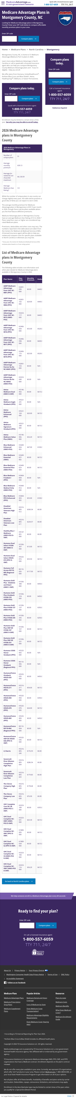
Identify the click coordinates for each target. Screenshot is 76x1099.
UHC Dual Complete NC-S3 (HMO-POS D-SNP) (9, 855)
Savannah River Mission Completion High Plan (9, 762)
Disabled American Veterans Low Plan (9, 521)
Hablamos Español (59, 108)
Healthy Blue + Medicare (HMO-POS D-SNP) (9, 534)
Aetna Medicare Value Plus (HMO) (10, 437)
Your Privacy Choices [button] (36, 970)
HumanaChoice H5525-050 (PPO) (10, 698)
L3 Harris (7, 751)
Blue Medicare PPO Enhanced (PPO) (9, 498)
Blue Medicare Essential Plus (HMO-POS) (9, 467)
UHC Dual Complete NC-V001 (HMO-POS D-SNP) (10, 867)
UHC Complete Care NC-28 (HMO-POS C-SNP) (9, 807)
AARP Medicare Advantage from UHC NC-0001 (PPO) (9, 289)
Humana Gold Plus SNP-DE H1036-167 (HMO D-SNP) (9, 629)
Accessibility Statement (15, 978)
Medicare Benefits (62, 1006)
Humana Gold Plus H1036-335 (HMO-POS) (9, 617)
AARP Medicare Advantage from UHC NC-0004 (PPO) (9, 301)
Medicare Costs (61, 1002)
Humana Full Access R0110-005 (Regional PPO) (9, 571)
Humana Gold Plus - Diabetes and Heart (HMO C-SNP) (9, 583)
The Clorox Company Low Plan (9, 796)
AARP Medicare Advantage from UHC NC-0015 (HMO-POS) (9, 315)
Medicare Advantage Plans (14, 998)
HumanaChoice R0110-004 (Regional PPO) (10, 728)
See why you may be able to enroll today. (22, 122)
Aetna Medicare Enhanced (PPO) (7, 413)
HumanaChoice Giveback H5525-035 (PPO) (10, 676)
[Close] (71, 1095)
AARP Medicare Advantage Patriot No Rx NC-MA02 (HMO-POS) (9, 379)
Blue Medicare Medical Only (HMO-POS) (9, 488)
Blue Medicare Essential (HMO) (9, 457)
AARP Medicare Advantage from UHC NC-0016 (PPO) (9, 328)
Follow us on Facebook (16, 983)
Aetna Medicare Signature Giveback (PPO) (9, 425)
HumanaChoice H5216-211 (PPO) (10, 687)
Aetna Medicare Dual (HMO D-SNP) (9, 392)
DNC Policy (65, 974)
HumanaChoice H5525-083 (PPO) (10, 718)
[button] (3, 3)
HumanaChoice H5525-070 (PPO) (10, 708)
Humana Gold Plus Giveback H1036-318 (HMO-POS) (9, 596)
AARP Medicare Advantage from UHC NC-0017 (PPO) (9, 341)
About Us (7, 970)
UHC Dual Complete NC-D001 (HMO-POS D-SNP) (9, 819)
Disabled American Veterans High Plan (9, 509)
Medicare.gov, (50, 1072)
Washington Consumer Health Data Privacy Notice (25, 974)
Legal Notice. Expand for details (15, 1096)
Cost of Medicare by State (36, 1005)
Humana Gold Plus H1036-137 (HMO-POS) (9, 607)
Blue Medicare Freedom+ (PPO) (9, 477)
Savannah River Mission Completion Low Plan (9, 774)
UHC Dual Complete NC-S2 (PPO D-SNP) (9, 843)
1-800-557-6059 (51, 4)
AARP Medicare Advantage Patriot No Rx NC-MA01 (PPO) (9, 365)
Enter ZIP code (7, 33)
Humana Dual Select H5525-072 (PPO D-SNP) (9, 559)
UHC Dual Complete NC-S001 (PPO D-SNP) (9, 832)
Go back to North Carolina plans (17, 881)
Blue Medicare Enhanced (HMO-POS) (9, 447)
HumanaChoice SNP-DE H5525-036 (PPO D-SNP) (10, 739)
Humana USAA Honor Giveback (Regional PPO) (9, 664)
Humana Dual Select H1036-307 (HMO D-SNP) (9, 546)
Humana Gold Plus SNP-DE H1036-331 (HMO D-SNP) (9, 641)
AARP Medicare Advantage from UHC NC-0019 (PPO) (9, 353)
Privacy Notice (20, 970)
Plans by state (61, 998)
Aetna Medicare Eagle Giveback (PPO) (9, 402)
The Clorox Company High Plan (9, 786)
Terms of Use (52, 974)
